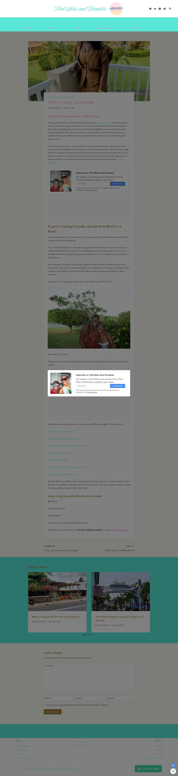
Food (18, 754)
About (52, 28)
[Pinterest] (165, 9)
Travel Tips (21, 750)
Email (79, 698)
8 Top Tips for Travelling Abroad (119, 548)
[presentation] (57, 591)
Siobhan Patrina (40, 621)
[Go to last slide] (32, 602)
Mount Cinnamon (103, 122)
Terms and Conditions (152, 758)
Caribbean (69, 97)
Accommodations (55, 97)
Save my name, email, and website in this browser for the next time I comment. (77, 705)
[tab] (84, 634)
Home (27, 28)
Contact (136, 28)
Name (48, 698)
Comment (50, 665)
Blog (77, 28)
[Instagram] (160, 9)
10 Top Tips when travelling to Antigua (61, 548)
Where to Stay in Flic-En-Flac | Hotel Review (55, 616)
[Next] (146, 602)
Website (110, 698)
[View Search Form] (170, 9)
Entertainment (22, 758)
